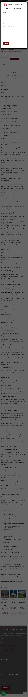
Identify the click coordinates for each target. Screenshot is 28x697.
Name (5, 12)
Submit (6, 43)
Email (5, 18)
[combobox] (4, 26)
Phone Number (7, 24)
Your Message (7, 30)
